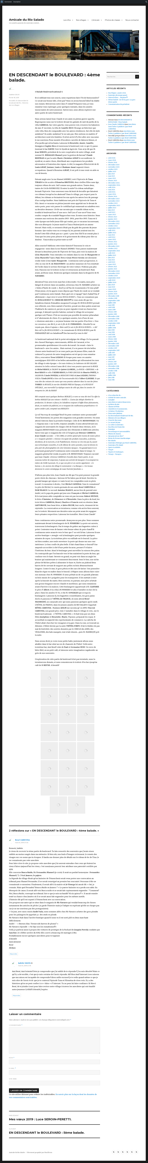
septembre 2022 (114, 228)
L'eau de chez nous (114, 420)
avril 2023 (111, 212)
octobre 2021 (112, 248)
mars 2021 (112, 264)
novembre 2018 (113, 319)
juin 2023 (111, 210)
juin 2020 (111, 285)
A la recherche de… (115, 395)
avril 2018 (111, 334)
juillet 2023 (112, 208)
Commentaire (15, 1025)
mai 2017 (111, 357)
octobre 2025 (112, 169)
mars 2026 (112, 160)
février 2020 (112, 291)
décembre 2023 (114, 199)
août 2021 (111, 253)
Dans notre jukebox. (115, 413)
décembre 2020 (114, 271)
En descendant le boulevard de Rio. (120, 416)
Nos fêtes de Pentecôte (116, 427)
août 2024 (111, 187)
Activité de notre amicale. (117, 398)
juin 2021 (111, 257)
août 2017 (111, 353)
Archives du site (113, 404)
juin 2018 (111, 330)
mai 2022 (111, 235)
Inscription (16, 2)
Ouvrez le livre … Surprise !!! (117, 97)
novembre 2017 (113, 346)
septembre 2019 (114, 301)
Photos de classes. (114, 434)
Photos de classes (112, 20)
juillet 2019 (112, 303)
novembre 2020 (114, 273)
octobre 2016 (112, 371)
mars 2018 (112, 337)
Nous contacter (132, 20)
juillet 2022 (112, 233)
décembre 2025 (113, 165)
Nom (11, 1058)
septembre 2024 (114, 185)
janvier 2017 (112, 364)
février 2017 (112, 362)
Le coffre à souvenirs (115, 425)
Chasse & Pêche (113, 407)
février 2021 (112, 267)
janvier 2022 (112, 244)
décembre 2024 (114, 183)
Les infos (67, 20)
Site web (13, 1079)
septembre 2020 (114, 278)
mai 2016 (111, 380)
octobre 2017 (112, 348)
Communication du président (118, 104)
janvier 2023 (112, 219)
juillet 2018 (112, 328)
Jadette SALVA (14, 94)
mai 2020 (111, 287)
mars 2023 (112, 214)
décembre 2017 (113, 344)
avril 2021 (111, 262)
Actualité (12, 100)
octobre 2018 (112, 321)
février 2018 (112, 339)
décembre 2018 (113, 316)
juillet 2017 (112, 355)
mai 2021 (111, 260)
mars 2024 (112, 194)
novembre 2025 (113, 167)
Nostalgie (111, 429)
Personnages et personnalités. (119, 431)
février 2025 (112, 181)
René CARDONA (22, 840)
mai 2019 (111, 305)
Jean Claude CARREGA (116, 124)
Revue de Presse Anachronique (119, 438)
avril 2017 (111, 359)
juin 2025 (111, 174)
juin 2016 (111, 377)
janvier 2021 (112, 269)
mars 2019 (111, 310)
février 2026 (112, 162)
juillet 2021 (112, 255)
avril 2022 (111, 237)
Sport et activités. (114, 447)
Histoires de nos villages (117, 418)
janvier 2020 (112, 294)
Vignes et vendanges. (116, 452)
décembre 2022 (114, 221)
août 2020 (111, 280)
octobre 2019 (112, 298)
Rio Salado (112, 441)
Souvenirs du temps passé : (118, 95)
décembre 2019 (113, 296)
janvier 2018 (112, 341)
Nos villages (81, 20)
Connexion (8, 2)
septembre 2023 (114, 205)
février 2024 (112, 196)
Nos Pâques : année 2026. (117, 93)
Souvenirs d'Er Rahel (115, 445)
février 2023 (112, 217)
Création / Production (116, 411)
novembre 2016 (113, 368)
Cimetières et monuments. (117, 409)
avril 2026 (111, 158)
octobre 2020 (113, 276)
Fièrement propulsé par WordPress (39, 1152)
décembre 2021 (113, 246)
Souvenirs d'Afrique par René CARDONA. (122, 443)
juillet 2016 (112, 375)
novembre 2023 (114, 201)
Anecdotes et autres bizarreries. (119, 402)
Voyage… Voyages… (115, 454)
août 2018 (111, 325)
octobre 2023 (113, 203)
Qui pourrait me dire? (116, 436)
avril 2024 (111, 192)
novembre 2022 (114, 224)
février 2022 (112, 242)
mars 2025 (112, 178)
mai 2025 (111, 176)
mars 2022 (112, 239)
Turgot (110, 450)
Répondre (13, 954)
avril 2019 (111, 307)
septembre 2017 (114, 350)
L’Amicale (95, 20)
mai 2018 (111, 332)
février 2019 (112, 312)
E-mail (12, 1068)
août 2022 (111, 230)
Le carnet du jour (114, 422)
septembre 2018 (114, 323)
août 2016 (111, 373)
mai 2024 (111, 190)
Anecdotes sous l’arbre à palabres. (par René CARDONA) (122, 126)
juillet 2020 (112, 282)
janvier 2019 (112, 314)
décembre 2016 (113, 366)
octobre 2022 (113, 226)
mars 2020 (112, 289)
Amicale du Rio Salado (26, 19)
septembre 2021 (114, 251)
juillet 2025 (112, 171)
